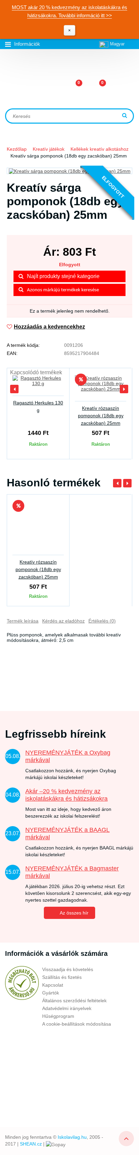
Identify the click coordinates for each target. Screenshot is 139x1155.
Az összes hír (74, 913)
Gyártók (50, 992)
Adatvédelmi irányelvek (66, 1008)
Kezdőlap (17, 149)
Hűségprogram (58, 1016)
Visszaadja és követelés (67, 969)
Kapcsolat (52, 985)
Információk (27, 44)
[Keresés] (125, 116)
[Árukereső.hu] (22, 983)
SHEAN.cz (31, 1144)
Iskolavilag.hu (72, 1137)
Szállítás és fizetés (62, 977)
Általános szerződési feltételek (74, 1000)
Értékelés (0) (102, 621)
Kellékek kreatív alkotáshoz (100, 149)
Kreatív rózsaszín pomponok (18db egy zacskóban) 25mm (100, 415)
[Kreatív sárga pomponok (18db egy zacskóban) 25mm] (69, 171)
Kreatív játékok (48, 149)
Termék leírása (22, 621)
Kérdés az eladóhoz (63, 621)
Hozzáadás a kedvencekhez (49, 327)
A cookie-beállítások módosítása (76, 1024)
